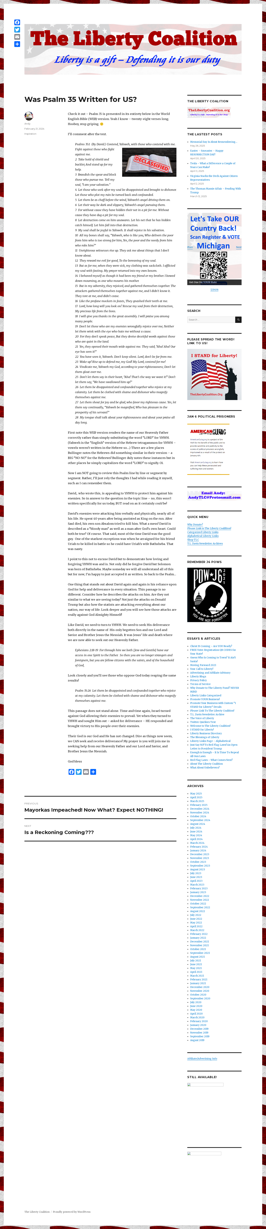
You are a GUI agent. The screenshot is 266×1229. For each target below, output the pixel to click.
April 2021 (196, 972)
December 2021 (199, 941)
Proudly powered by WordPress (71, 1211)
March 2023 (197, 884)
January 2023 (198, 892)
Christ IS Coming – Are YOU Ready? (211, 646)
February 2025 (198, 805)
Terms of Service (200, 684)
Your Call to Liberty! (201, 669)
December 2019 (199, 1028)
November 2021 (199, 945)
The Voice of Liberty (202, 718)
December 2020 (199, 987)
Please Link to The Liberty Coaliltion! (209, 528)
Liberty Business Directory (206, 733)
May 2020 (196, 1009)
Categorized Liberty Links (202, 532)
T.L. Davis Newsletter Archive (207, 714)
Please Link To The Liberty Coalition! (212, 710)
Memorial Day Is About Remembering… (213, 141)
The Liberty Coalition (37, 1211)
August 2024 (197, 824)
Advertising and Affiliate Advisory (210, 672)
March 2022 (197, 930)
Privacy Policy (198, 680)
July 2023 (195, 873)
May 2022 (196, 922)
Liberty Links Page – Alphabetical (210, 741)
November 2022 (199, 899)
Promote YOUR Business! (205, 699)
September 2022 (200, 907)
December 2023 (199, 854)
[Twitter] (17, 29)
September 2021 (200, 953)
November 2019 (199, 1032)
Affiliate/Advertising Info (202, 1058)
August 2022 (197, 911)
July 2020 (195, 1002)
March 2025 (197, 801)
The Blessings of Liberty (204, 737)
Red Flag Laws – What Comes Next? (211, 760)
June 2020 (196, 1006)
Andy (27, 123)
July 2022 (195, 915)
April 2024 (196, 839)
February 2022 (199, 934)
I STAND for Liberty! (202, 729)
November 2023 (199, 858)
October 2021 (198, 949)
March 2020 (197, 1017)
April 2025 (196, 797)
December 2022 (199, 896)
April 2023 (196, 880)
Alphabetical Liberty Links (203, 536)
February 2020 (199, 1021)
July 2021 (195, 960)
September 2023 (200, 865)
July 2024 (195, 827)
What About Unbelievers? (205, 767)
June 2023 (196, 877)
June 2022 (196, 918)
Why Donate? (195, 524)
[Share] (17, 44)
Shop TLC (193, 539)
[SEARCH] (238, 320)
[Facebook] (17, 22)
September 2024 (200, 820)
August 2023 (197, 869)
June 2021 (196, 964)
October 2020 (198, 994)
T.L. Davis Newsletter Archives (205, 543)
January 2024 (198, 850)
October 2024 (198, 816)
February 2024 (199, 846)
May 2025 (196, 793)
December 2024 (199, 808)
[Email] (17, 36)
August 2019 (197, 1040)
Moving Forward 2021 (203, 665)
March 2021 (197, 975)
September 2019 (199, 1036)
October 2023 (198, 861)
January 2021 (198, 983)
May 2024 (196, 835)
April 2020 (196, 1013)
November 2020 (199, 990)
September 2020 (200, 998)
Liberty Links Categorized (205, 695)
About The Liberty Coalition (206, 763)
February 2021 (198, 979)
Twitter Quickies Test (203, 722)
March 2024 (197, 843)
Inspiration (30, 133)
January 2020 (198, 1025)
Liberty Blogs (198, 676)
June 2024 (196, 831)
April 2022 (196, 926)
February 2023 (199, 888)
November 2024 (199, 812)
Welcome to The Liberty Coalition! (210, 725)
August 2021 (197, 956)
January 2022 (198, 937)
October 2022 (198, 903)
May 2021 (196, 968)
